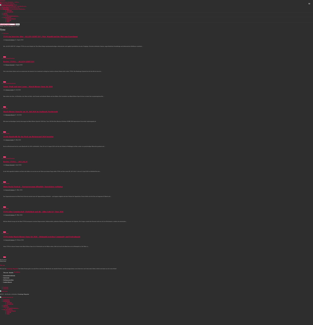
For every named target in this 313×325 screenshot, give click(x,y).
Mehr (4, 57)
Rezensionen (6, 9)
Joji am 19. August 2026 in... (7, 3)
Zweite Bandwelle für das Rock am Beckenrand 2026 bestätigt (28, 137)
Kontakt (11, 272)
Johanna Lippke (10, 90)
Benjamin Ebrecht (10, 115)
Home (1, 25)
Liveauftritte (10, 11)
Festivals (9, 20)
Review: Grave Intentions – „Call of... (9, 2)
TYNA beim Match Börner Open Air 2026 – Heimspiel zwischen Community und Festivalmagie (41, 237)
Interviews (5, 14)
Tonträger (9, 10)
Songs (8, 21)
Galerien (5, 13)
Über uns (5, 272)
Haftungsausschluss (8, 280)
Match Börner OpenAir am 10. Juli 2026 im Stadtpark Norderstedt (30, 112)
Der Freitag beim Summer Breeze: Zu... (10, 7)
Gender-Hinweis (7, 282)
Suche (17, 24)
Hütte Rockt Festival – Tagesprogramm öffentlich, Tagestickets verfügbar (33, 187)
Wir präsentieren (7, 17)
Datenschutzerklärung (9, 275)
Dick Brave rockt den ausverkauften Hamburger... (12, 9)
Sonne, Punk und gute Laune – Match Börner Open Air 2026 (28, 87)
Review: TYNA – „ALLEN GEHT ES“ (19, 62)
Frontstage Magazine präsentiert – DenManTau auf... (13, 6)
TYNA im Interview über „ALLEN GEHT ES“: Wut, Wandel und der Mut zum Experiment (40, 37)
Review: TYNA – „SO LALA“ (15, 162)
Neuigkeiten (6, 7)
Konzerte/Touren (11, 18)
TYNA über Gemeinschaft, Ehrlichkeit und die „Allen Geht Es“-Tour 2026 (33, 212)
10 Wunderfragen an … (13, 16)
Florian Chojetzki (10, 65)
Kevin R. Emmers (10, 40)
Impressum (6, 277)
